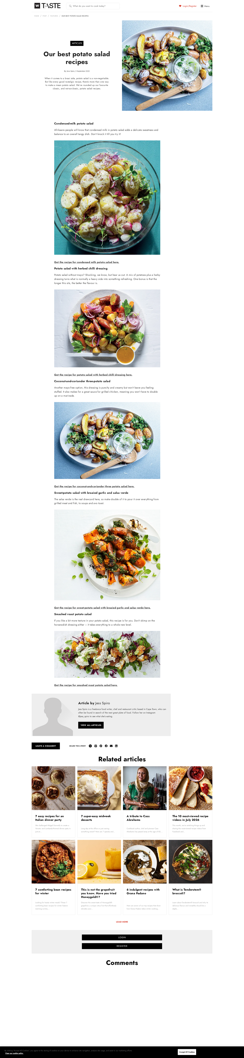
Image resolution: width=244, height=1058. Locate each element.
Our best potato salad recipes (75, 16)
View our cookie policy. (14, 1053)
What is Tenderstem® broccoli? (186, 891)
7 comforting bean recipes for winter (53, 891)
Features (54, 16)
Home (36, 16)
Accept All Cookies (186, 1052)
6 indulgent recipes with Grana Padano (143, 891)
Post (45, 16)
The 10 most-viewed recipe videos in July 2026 (190, 818)
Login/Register (189, 6)
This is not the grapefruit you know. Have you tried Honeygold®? (98, 893)
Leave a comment (46, 746)
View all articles (91, 725)
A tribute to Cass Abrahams (138, 818)
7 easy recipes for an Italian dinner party (49, 818)
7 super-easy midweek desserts (96, 818)
